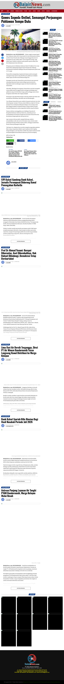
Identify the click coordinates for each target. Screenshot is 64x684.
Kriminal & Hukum (19, 11)
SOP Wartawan (42, 682)
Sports (43, 11)
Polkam (25, 11)
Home (8, 11)
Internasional (54, 11)
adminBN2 (8, 26)
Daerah (34, 11)
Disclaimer (48, 682)
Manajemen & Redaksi (27, 682)
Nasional (48, 11)
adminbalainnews (10, 426)
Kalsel (30, 11)
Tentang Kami (36, 682)
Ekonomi (12, 11)
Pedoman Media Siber (55, 682)
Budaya (38, 11)
